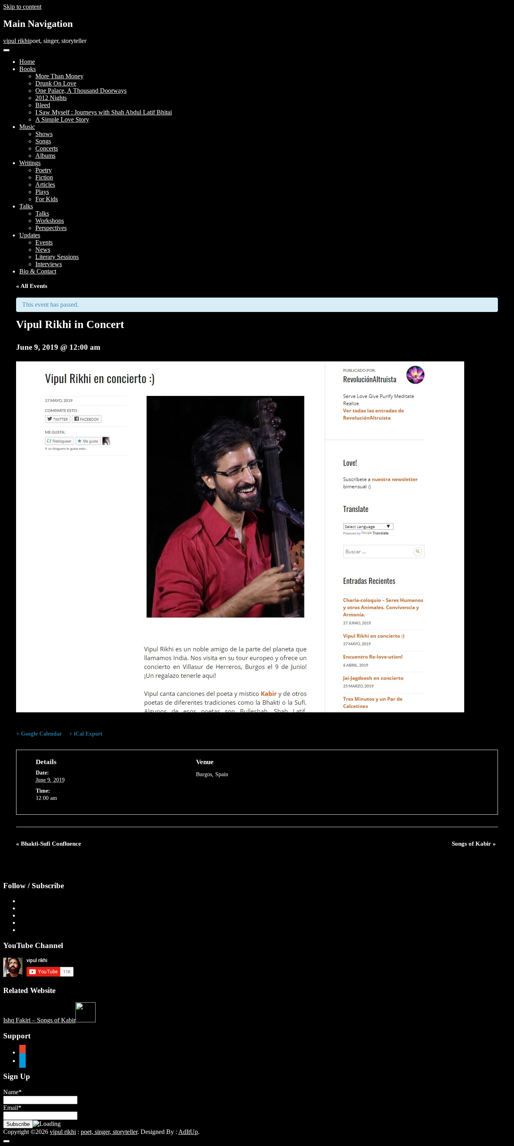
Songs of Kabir (474, 843)
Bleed (42, 105)
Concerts (46, 148)
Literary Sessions (57, 256)
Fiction (44, 177)
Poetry (43, 170)
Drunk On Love (55, 83)
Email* (12, 1107)
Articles (45, 184)
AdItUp (188, 1131)
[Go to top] (6, 1141)
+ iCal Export (85, 734)
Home (27, 61)
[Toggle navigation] (6, 50)
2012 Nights (51, 97)
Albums (45, 155)
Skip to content (22, 6)
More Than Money (59, 76)
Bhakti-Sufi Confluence (48, 843)
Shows (44, 134)
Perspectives (51, 227)
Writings (30, 162)
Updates (29, 235)
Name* (12, 1092)
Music (27, 126)
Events (44, 242)
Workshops (49, 220)
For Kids (46, 199)
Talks (26, 206)
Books (27, 68)
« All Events (31, 286)
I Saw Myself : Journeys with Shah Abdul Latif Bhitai (103, 112)
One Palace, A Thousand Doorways (80, 90)
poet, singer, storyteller (109, 1131)
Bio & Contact (37, 271)
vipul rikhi (16, 40)
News (42, 249)
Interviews (48, 264)
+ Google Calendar (39, 734)
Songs (43, 141)
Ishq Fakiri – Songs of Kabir (39, 1020)
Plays (42, 191)
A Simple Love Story (62, 119)
